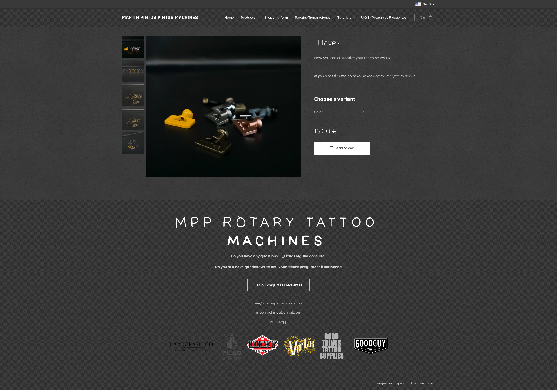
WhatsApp (278, 321)
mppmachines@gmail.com (278, 312)
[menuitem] (230, 17)
